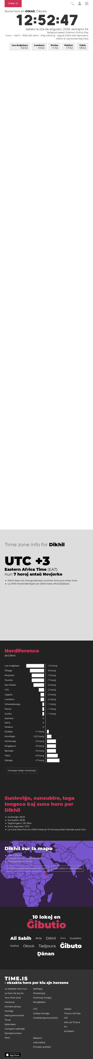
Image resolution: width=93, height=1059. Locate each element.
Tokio (82, 46)
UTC (7, 690)
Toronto (9, 680)
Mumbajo (10, 736)
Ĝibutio (46, 925)
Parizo (54, 46)
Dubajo (9, 731)
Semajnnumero (13, 1033)
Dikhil (51, 938)
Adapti (67, 1009)
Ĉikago (8, 670)
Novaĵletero (39, 1002)
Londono (39, 46)
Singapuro (10, 746)
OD (66, 1018)
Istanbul (9, 718)
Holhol (14, 946)
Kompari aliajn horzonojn (22, 770)
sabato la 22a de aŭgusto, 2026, (57, 29)
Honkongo (10, 741)
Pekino (68, 46)
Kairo (7, 722)
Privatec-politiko (42, 1047)
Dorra (63, 938)
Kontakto (69, 1031)
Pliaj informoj (48, 35)
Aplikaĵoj (38, 989)
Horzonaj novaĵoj (42, 997)
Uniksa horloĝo (41, 1013)
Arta (38, 938)
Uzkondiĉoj (39, 1042)
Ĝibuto (71, 946)
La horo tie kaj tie (14, 993)
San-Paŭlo (10, 685)
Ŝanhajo (9, 751)
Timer (8, 1020)
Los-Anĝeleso (20, 46)
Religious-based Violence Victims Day (67, 32)
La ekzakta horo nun (16, 989)
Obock (28, 946)
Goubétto (75, 938)
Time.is (13, 3)
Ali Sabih (20, 938)
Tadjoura (47, 946)
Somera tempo (13, 1006)
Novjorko (9, 675)
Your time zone (13, 997)
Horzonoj (9, 1002)
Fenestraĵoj (39, 993)
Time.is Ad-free (72, 1013)
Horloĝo (9, 1011)
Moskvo (9, 727)
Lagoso (8, 694)
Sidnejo (9, 760)
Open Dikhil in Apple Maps (67, 868)
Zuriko (8, 714)
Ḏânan (45, 954)
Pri (65, 1026)
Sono (7, 1037)
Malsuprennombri (14, 1015)
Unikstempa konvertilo (45, 1018)
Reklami (37, 1038)
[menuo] (86, 4)
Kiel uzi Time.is (72, 1022)
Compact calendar (15, 1029)
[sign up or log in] (79, 4)
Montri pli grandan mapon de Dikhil (28, 868)
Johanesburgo (12, 704)
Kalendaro (10, 1024)
